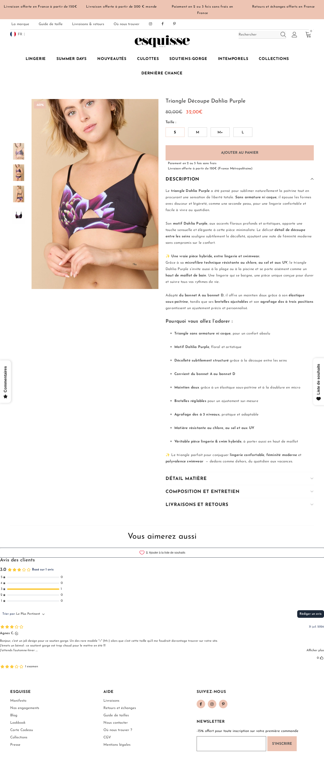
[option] (95, 194)
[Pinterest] (223, 704)
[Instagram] (212, 704)
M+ (220, 132)
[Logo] (162, 41)
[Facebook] (201, 704)
